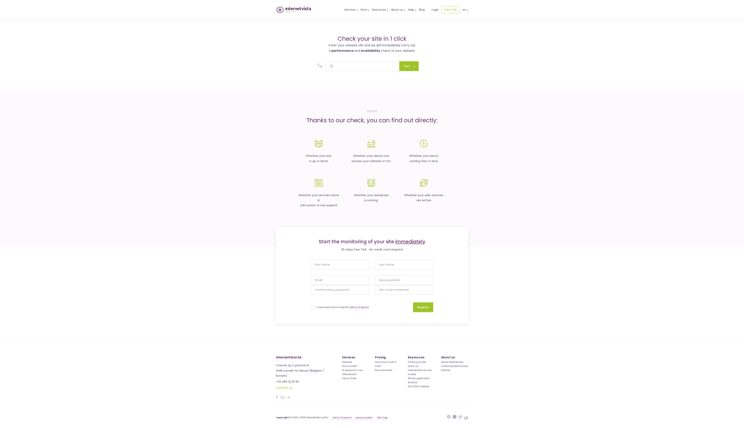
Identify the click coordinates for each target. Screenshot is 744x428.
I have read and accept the (343, 307)
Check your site (417, 362)
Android (412, 382)
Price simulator (383, 370)
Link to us (413, 366)
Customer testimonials (454, 366)
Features (347, 362)
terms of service (359, 307)
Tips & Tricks (349, 378)
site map (382, 417)
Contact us (284, 388)
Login (435, 10)
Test (406, 66)
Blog (422, 10)
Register (423, 307)
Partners (445, 370)
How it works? (350, 366)
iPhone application (419, 378)
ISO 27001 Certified (418, 386)
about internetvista (452, 362)
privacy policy (364, 417)
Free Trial (450, 10)
